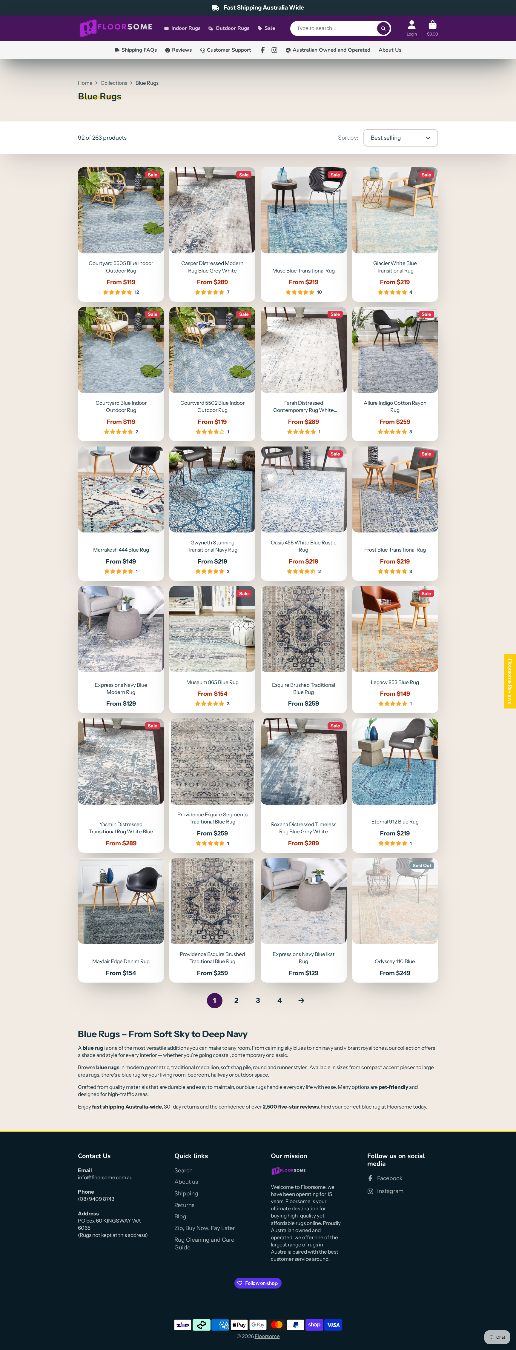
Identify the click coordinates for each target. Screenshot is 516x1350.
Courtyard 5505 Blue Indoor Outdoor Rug (121, 234)
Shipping (186, 1193)
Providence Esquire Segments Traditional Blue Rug (212, 785)
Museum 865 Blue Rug (212, 649)
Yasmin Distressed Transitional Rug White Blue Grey (121, 785)
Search (183, 1170)
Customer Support (229, 50)
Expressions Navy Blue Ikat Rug (304, 920)
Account (412, 28)
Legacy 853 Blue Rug (395, 649)
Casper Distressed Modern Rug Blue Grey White (212, 234)
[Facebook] (262, 50)
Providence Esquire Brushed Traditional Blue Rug (212, 920)
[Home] (116, 28)
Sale (270, 28)
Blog (180, 1216)
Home (85, 83)
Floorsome (267, 1336)
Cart (432, 28)
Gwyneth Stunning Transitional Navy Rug (212, 514)
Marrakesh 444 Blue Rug (121, 514)
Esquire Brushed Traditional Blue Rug (304, 649)
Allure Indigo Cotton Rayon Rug (395, 374)
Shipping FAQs (139, 50)
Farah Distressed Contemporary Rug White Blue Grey (304, 374)
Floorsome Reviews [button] (510, 681)
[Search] (383, 28)
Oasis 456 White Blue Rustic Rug (304, 514)
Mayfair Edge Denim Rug (121, 920)
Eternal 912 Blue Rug (395, 785)
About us (186, 1181)
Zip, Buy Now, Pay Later (204, 1228)
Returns (184, 1205)
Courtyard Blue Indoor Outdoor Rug (121, 374)
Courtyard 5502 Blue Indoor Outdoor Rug (212, 374)
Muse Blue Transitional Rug (304, 234)
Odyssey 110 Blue (395, 920)
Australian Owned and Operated (331, 50)
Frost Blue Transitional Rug (395, 514)
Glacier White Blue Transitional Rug (395, 234)
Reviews (182, 50)
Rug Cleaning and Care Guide (204, 1243)
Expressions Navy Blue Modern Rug (121, 649)
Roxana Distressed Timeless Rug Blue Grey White (304, 785)
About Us (390, 50)
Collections (114, 83)
